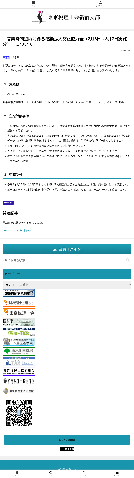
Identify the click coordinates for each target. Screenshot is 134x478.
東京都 (9, 202)
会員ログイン (70, 249)
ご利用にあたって (67, 468)
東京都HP (8, 57)
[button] (128, 260)
